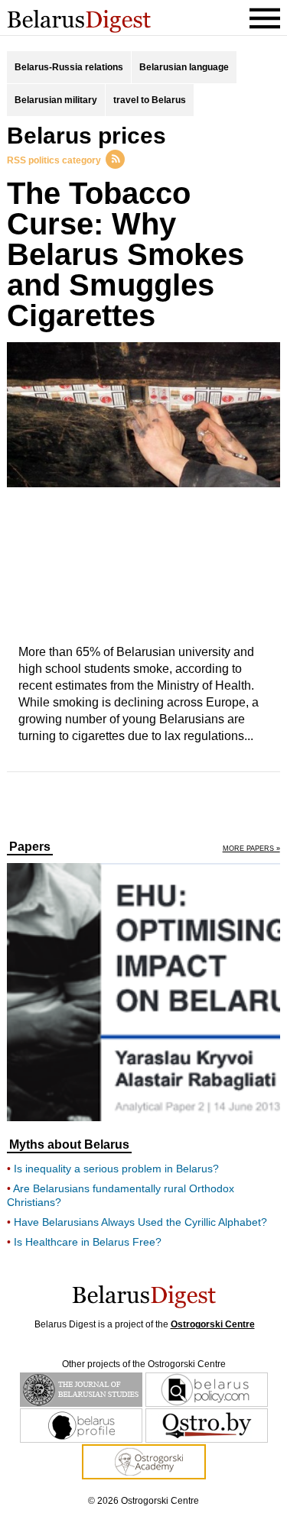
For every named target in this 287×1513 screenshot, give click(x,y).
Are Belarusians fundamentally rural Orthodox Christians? (120, 1195)
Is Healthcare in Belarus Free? (87, 1242)
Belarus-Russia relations (69, 67)
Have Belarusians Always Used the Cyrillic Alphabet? (140, 1222)
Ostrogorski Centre (213, 1324)
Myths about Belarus (69, 1145)
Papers (30, 847)
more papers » (251, 848)
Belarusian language (184, 67)
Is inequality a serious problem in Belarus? (116, 1168)
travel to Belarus (149, 100)
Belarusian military (56, 100)
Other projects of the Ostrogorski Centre (144, 1364)
